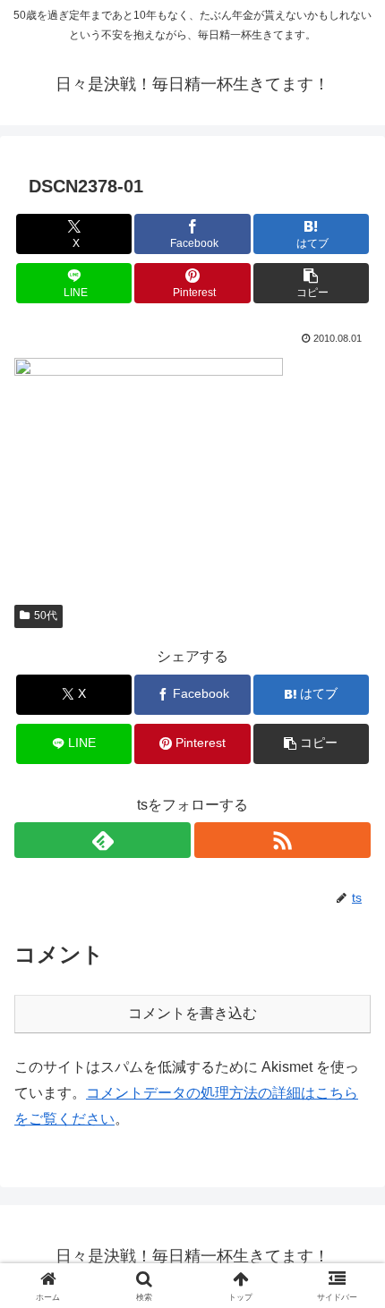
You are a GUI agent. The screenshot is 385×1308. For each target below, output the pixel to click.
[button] (311, 283)
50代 (45, 615)
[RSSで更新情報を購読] (282, 840)
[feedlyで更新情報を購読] (102, 840)
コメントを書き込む (192, 1013)
